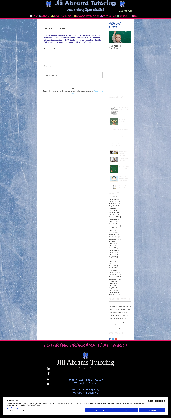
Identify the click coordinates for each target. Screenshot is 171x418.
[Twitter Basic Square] (113, 339)
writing (126, 328)
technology (120, 322)
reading (122, 315)
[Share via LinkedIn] (54, 49)
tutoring (124, 325)
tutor (119, 325)
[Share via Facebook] (45, 49)
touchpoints (112, 325)
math (129, 309)
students (123, 318)
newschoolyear (123, 312)
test (126, 322)
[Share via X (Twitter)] (49, 49)
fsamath (128, 306)
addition (119, 303)
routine (128, 315)
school (111, 318)
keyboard (123, 309)
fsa (124, 306)
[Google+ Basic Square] (116, 339)
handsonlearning (114, 309)
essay (120, 306)
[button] (63, 16)
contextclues (113, 306)
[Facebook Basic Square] (110, 339)
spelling (116, 318)
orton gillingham (114, 315)
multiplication (113, 312)
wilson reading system (116, 328)
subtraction (112, 322)
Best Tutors (112, 303)
